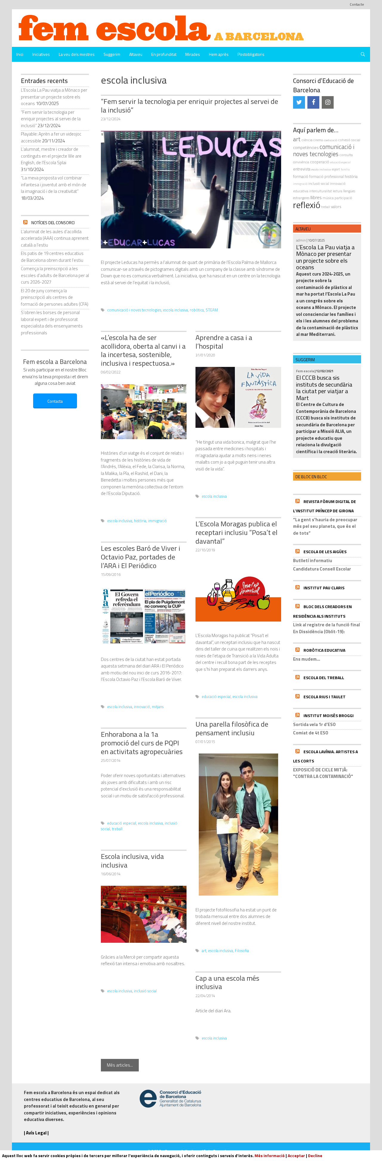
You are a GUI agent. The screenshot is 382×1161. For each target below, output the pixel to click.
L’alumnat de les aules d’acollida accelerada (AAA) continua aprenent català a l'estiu (55, 238)
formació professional (326, 176)
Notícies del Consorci (53, 222)
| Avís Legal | (36, 1132)
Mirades (192, 54)
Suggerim (112, 54)
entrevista (301, 169)
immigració (157, 521)
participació (343, 198)
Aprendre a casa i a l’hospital (223, 341)
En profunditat (163, 54)
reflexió (306, 205)
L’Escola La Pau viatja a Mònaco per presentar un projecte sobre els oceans (54, 97)
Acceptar (296, 1155)
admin (301, 240)
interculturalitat (320, 190)
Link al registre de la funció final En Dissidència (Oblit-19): (326, 628)
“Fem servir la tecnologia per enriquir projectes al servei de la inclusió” (189, 105)
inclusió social (145, 991)
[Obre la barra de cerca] (363, 54)
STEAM (212, 310)
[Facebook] (313, 102)
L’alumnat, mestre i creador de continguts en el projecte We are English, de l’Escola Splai (51, 156)
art (204, 951)
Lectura (337, 190)
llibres (316, 197)
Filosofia (242, 951)
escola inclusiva (175, 310)
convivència (301, 161)
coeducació (330, 140)
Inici (19, 54)
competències (306, 147)
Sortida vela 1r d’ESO (314, 724)
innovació (142, 707)
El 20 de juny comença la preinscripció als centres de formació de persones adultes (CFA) (54, 297)
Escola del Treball (324, 677)
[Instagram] (328, 102)
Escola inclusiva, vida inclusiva (132, 860)
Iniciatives (41, 54)
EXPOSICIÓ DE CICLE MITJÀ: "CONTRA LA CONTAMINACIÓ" (323, 773)
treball (117, 829)
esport (336, 169)
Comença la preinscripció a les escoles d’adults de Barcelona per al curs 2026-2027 (55, 275)
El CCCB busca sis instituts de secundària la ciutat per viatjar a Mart (324, 387)
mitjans (158, 707)
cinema (318, 140)
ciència (306, 140)
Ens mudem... (306, 659)
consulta (346, 155)
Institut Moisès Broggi (329, 715)
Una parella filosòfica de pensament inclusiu (231, 728)
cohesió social (349, 140)
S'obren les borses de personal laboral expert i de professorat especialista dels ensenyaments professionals (52, 322)
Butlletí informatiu (312, 560)
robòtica (197, 310)
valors (336, 207)
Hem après (219, 54)
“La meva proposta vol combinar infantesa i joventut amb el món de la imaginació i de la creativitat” (53, 184)
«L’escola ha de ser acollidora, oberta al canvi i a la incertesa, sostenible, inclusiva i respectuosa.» (143, 350)
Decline (315, 1155)
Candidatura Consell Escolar (322, 568)
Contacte (357, 4)
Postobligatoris (251, 54)
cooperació (319, 162)
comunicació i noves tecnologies (134, 310)
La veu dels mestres (77, 54)
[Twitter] (299, 102)
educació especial (216, 696)
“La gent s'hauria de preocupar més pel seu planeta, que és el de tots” (325, 526)
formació (300, 176)
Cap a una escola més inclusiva (227, 982)
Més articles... (120, 1065)
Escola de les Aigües (325, 551)
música (328, 197)
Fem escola (305, 370)
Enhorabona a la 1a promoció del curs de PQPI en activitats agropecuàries (142, 743)
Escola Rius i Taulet (325, 696)
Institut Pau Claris (324, 588)
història (140, 521)
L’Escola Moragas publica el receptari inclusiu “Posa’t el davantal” (236, 532)
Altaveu (135, 54)
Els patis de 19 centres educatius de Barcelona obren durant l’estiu (52, 257)
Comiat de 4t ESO (310, 732)
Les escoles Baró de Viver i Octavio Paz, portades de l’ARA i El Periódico (140, 557)
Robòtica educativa (324, 650)
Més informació (270, 1155)
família (345, 169)
